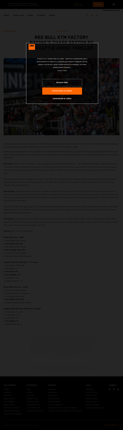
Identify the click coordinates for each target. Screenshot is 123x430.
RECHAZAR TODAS (62, 82)
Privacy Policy (60, 70)
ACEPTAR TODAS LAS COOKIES (62, 91)
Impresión (65, 70)
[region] (62, 73)
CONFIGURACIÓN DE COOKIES (62, 98)
